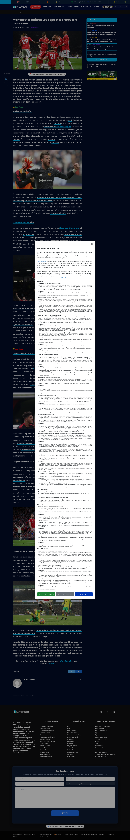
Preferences (83, 594)
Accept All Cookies (46, 594)
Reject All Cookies (65, 594)
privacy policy (62, 277)
